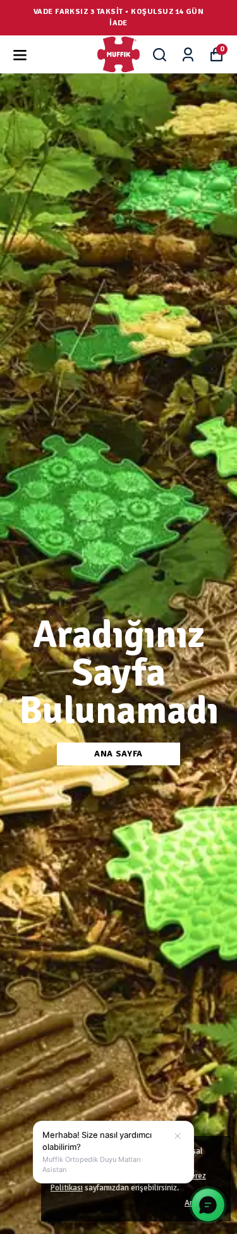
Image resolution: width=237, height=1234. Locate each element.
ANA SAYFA (118, 753)
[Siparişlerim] (188, 55)
